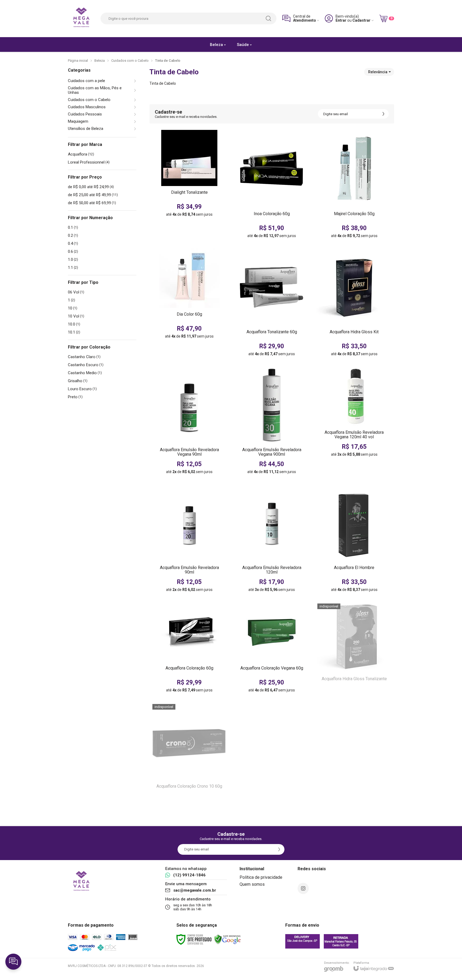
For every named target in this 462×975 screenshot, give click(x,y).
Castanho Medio (85, 372)
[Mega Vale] (81, 18)
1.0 (73, 259)
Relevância (377, 72)
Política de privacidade (261, 877)
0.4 (73, 243)
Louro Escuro (82, 388)
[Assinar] (383, 114)
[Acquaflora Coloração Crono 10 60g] (189, 751)
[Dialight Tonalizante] (189, 186)
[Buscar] (268, 18)
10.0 (74, 324)
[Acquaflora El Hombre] (354, 540)
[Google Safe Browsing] (227, 939)
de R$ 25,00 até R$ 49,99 (93, 194)
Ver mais (189, 212)
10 (72, 308)
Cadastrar (361, 20)
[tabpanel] (271, 95)
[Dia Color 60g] (189, 304)
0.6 (73, 251)
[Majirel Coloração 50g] (354, 186)
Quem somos (252, 884)
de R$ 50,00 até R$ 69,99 (92, 202)
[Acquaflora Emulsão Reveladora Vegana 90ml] (189, 422)
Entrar (341, 20)
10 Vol (76, 316)
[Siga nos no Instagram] (303, 888)
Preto (75, 396)
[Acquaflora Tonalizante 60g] (271, 304)
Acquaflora (81, 154)
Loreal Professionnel (89, 162)
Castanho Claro (84, 356)
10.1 (74, 332)
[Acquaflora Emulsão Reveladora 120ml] (271, 540)
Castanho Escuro (85, 364)
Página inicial (78, 61)
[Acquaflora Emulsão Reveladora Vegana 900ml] (271, 422)
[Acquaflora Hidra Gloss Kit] (354, 304)
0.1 (73, 227)
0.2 (73, 235)
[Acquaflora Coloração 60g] (189, 649)
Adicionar (364, 448)
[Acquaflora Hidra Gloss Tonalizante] (354, 649)
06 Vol (76, 292)
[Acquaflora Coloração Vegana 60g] (271, 649)
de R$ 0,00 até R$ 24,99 (91, 186)
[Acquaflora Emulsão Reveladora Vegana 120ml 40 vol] (354, 422)
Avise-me (354, 687)
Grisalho (77, 380)
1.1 (73, 267)
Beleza (99, 61)
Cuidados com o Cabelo (130, 61)
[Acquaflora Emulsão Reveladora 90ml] (189, 540)
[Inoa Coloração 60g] (271, 186)
